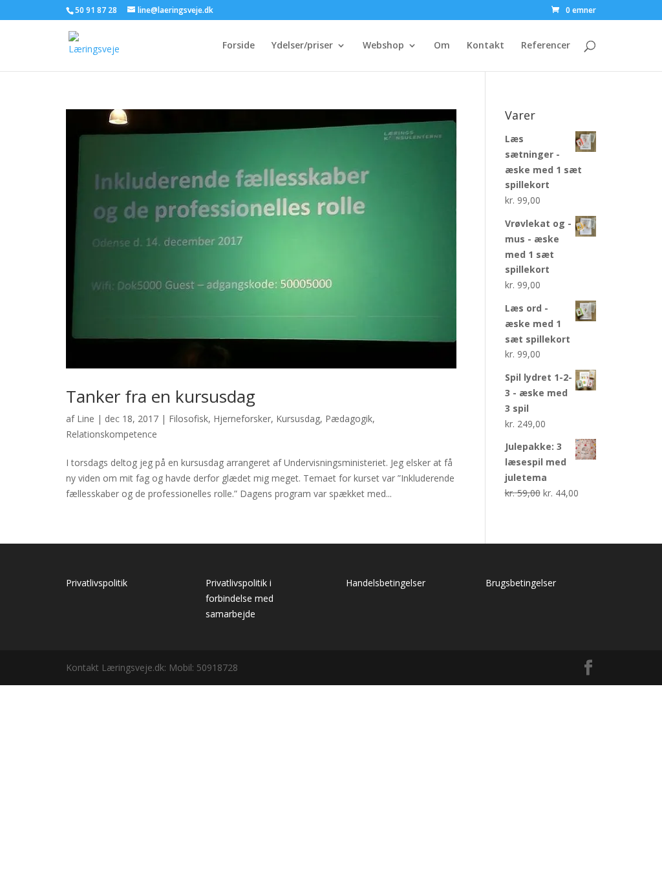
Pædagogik (348, 418)
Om (442, 46)
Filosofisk (188, 418)
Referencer (545, 46)
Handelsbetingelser (385, 583)
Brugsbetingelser (521, 583)
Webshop (383, 46)
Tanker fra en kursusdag (160, 396)
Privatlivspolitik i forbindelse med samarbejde (239, 598)
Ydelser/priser (302, 46)
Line (85, 418)
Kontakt (485, 46)
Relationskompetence (111, 434)
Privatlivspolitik (96, 583)
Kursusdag (298, 418)
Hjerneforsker (242, 418)
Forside (238, 46)
